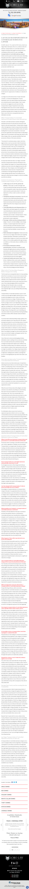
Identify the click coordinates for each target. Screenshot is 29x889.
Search (22, 1)
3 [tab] (14, 849)
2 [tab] (12, 849)
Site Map (11, 865)
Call (14, 1)
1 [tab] (10, 849)
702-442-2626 (14, 876)
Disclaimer (17, 865)
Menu (9, 1)
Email (18, 1)
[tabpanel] (14, 843)
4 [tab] (16, 849)
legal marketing (14, 886)
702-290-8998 (15, 875)
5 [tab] (18, 849)
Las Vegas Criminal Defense (17, 33)
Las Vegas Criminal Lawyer (6, 33)
